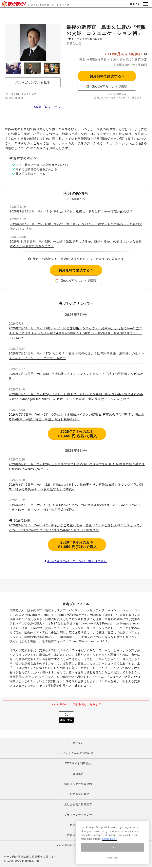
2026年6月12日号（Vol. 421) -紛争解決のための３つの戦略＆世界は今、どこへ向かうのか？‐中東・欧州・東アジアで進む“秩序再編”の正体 (75, 507)
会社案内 (78, 742)
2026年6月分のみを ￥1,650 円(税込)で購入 (77, 544)
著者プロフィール (48, 106)
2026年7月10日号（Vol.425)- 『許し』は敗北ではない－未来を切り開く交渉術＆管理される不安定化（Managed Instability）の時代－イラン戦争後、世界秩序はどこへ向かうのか (76, 396)
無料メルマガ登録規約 (78, 784)
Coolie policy (109, 838)
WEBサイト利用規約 (78, 763)
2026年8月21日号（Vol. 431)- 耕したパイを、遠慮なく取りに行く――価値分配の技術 (71, 211)
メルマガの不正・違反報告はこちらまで (76, 704)
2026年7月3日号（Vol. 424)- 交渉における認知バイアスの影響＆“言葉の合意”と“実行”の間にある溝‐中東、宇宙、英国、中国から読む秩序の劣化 (76, 416)
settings (112, 857)
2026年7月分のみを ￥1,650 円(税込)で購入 (77, 433)
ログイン (135, 4)
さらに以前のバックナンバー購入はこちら (77, 561)
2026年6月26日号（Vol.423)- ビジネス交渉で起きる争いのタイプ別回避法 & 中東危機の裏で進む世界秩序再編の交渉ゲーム (77, 466)
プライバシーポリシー (78, 814)
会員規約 (78, 773)
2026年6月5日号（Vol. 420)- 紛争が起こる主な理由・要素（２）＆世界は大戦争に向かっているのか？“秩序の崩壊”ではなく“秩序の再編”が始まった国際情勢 (76, 527)
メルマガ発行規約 (78, 794)
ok (112, 847)
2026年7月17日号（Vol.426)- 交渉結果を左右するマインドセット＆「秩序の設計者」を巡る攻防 (76, 375)
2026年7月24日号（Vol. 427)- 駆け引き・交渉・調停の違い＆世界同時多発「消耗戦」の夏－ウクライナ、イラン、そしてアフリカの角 (76, 355)
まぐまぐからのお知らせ (78, 753)
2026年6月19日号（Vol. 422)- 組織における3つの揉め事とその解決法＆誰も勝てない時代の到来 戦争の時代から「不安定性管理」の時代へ (76, 486)
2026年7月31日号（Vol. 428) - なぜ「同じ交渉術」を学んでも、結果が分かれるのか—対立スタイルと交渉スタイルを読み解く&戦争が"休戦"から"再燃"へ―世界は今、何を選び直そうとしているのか (75, 333)
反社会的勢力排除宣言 (78, 804)
